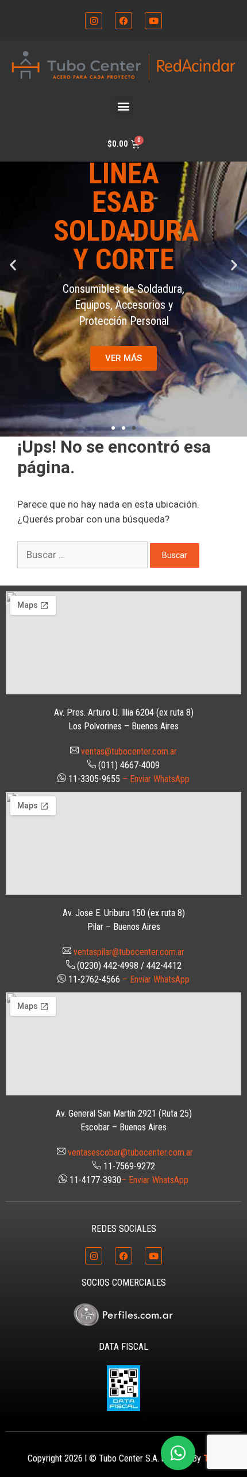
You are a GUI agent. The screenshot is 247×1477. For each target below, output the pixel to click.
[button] (123, 105)
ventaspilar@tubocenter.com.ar (129, 951)
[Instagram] (93, 20)
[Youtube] (153, 20)
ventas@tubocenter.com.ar (129, 751)
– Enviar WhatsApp (156, 778)
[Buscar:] (83, 554)
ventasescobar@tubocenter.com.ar (130, 1152)
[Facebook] (123, 20)
